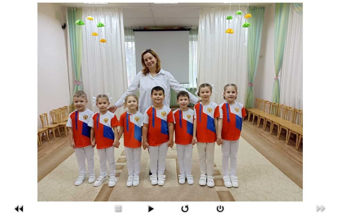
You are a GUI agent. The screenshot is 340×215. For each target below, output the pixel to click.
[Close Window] (220, 208)
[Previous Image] (19, 208)
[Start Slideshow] (150, 208)
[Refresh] (185, 208)
